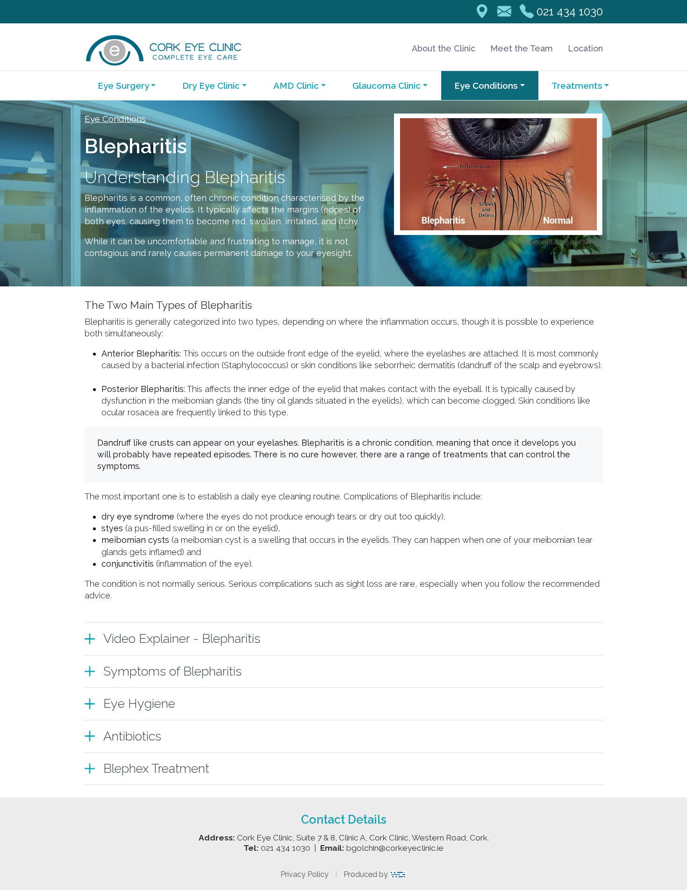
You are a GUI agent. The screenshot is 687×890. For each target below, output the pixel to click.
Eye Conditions (115, 119)
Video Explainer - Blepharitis (181, 638)
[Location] (482, 12)
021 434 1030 (570, 11)
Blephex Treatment (156, 768)
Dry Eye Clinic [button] (211, 85)
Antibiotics (132, 736)
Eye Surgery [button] (123, 85)
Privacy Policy (304, 874)
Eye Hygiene (139, 703)
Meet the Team (521, 48)
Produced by (367, 874)
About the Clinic (443, 48)
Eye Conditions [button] (486, 85)
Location (585, 48)
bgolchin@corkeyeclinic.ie (395, 848)
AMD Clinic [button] (296, 85)
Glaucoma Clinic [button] (386, 85)
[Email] (504, 12)
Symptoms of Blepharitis (172, 671)
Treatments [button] (576, 85)
